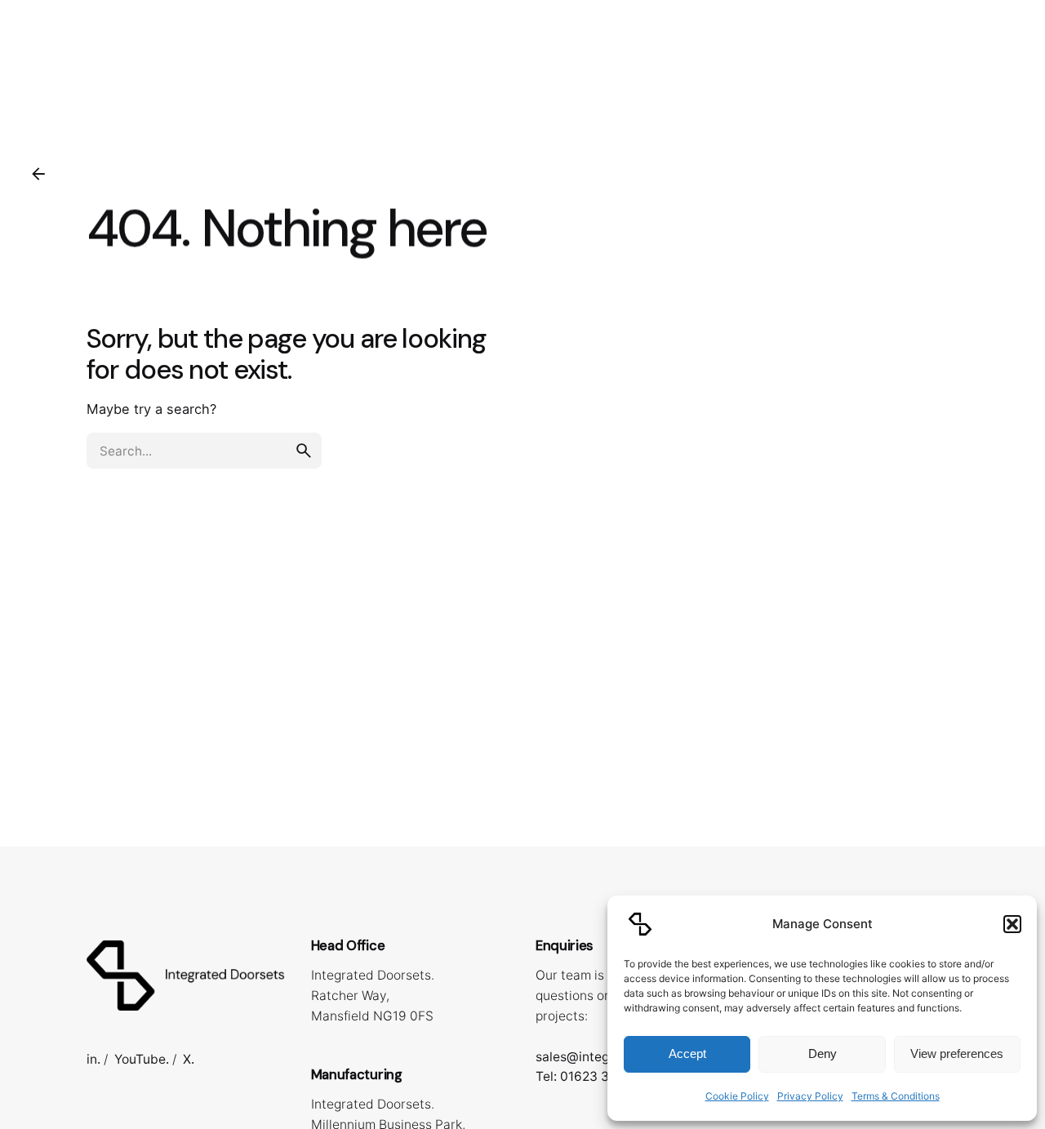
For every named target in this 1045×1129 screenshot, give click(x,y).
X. (188, 1059)
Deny (822, 1053)
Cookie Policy (737, 1096)
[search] (304, 451)
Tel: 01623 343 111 (591, 1076)
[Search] (1009, 67)
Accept (687, 1053)
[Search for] (204, 451)
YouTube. (141, 1059)
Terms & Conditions (896, 1096)
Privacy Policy (810, 1096)
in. (93, 1059)
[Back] (38, 174)
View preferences (956, 1053)
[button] (1012, 924)
